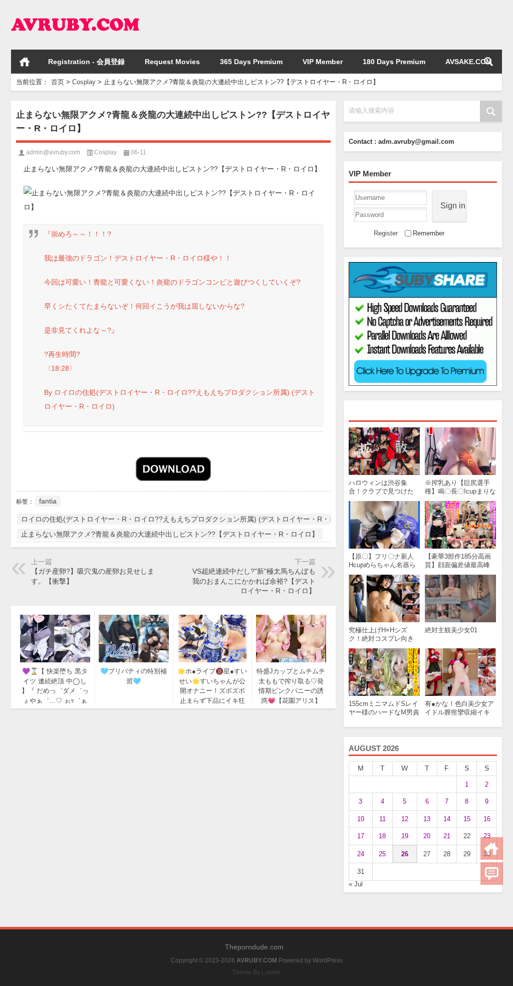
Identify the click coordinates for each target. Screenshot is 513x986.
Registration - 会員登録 (86, 62)
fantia (48, 501)
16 (486, 819)
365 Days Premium (251, 62)
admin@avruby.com (53, 152)
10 (360, 819)
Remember (428, 233)
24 (360, 854)
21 (446, 836)
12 (404, 819)
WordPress (328, 960)
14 (446, 819)
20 (426, 836)
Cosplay (84, 82)
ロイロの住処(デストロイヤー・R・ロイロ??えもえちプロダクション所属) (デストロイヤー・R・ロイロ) (187, 519)
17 (360, 836)
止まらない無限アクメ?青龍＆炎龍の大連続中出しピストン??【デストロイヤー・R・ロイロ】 (170, 534)
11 (382, 819)
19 (404, 836)
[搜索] (488, 62)
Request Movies (172, 62)
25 (382, 854)
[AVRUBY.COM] (75, 13)
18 (382, 836)
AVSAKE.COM (468, 62)
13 (426, 819)
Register (386, 233)
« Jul (356, 884)
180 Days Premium (394, 62)
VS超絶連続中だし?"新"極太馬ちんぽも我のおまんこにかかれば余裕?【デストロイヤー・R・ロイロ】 (254, 581)
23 (486, 836)
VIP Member (323, 62)
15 (466, 819)
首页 (24, 62)
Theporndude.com (254, 947)
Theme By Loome (256, 972)
